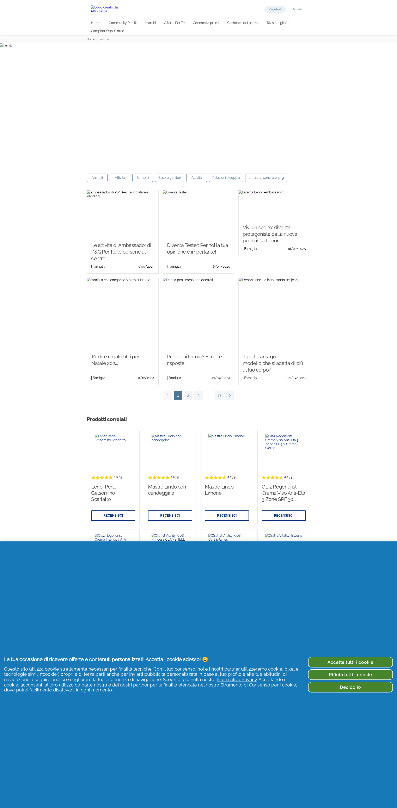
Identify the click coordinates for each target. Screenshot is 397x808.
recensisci (113, 515)
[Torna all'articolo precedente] (167, 395)
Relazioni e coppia (226, 178)
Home (95, 23)
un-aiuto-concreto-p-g (266, 178)
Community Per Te (123, 23)
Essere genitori (169, 178)
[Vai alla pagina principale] (107, 9)
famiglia (104, 39)
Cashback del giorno (243, 23)
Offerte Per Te (174, 23)
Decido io (350, 687)
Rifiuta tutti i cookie (350, 674)
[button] (275, 9)
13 (218, 396)
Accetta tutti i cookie (350, 662)
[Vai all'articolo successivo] (229, 395)
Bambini (142, 178)
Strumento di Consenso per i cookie (258, 685)
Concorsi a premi (206, 23)
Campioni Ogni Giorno (107, 31)
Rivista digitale (277, 23)
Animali (97, 178)
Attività (120, 178)
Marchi (150, 23)
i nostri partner (224, 669)
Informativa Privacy (237, 679)
